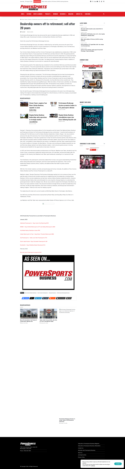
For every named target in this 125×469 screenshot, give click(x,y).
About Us (80, 452)
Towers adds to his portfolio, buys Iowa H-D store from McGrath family (48, 320)
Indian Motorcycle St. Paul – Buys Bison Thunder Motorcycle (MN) (37, 234)
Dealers (30, 19)
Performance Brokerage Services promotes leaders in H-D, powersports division (67, 105)
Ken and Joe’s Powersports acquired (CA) (30, 252)
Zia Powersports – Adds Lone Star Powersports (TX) (33, 237)
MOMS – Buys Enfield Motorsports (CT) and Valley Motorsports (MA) (37, 226)
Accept (118, 463)
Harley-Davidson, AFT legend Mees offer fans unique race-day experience (59, 1)
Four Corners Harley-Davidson (30, 292)
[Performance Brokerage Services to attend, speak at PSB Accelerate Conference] (68, 363)
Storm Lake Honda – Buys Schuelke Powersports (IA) (33, 241)
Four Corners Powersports (43, 292)
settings (93, 465)
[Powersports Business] (33, 7)
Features (29, 14)
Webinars (55, 14)
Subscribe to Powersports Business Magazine (88, 443)
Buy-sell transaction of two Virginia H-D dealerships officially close (28, 320)
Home (22, 19)
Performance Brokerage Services (63, 292)
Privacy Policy (81, 457)
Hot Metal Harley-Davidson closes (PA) (30, 230)
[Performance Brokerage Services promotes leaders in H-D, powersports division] (54, 104)
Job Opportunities (82, 454)
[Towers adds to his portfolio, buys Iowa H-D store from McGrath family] (48, 313)
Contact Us (80, 448)
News (22, 14)
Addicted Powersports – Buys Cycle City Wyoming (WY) (34, 223)
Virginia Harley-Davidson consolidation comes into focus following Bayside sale (67, 117)
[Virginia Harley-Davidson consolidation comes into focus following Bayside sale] (54, 116)
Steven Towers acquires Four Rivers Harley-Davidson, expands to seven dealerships (38, 106)
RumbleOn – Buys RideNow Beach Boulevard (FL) (32, 245)
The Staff (23, 31)
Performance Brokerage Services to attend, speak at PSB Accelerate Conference (67, 420)
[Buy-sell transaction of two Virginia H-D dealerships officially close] (29, 313)
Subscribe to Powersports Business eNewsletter (89, 445)
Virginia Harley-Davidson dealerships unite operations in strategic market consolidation (38, 118)
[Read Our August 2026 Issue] (92, 78)
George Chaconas (52, 292)
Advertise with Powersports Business (86, 450)
